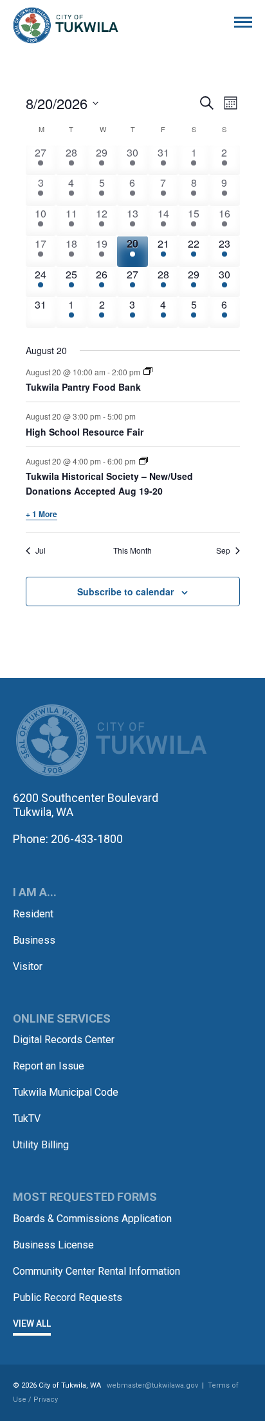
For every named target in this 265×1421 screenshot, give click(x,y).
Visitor (27, 966)
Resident (33, 914)
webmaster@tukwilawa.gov (152, 1385)
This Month (132, 550)
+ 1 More (41, 514)
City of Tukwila (65, 25)
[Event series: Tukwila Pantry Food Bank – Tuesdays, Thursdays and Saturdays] (147, 371)
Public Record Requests (67, 1297)
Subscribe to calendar (125, 591)
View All (32, 1323)
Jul (40, 550)
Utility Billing (41, 1145)
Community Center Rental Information (96, 1271)
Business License (53, 1245)
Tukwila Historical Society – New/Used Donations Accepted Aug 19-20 (109, 483)
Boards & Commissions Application (92, 1219)
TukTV (27, 1118)
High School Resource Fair (84, 431)
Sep (223, 550)
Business (34, 940)
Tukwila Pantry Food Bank (83, 386)
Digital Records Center (63, 1040)
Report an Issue (48, 1066)
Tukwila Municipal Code (65, 1092)
